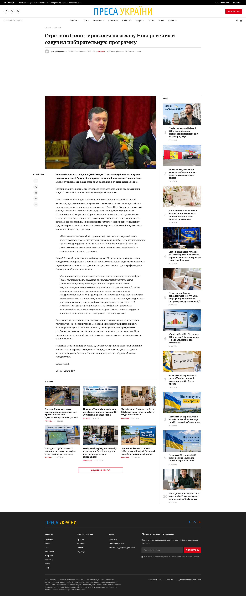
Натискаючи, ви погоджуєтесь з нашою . (172, 557)
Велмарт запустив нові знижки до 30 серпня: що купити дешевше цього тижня (51, 3)
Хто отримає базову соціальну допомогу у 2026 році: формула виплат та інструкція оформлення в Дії (184, 297)
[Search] (237, 21)
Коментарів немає (117, 51)
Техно (151, 20)
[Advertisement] (123, 73)
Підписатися (234, 11)
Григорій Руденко (58, 51)
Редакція (236, 3)
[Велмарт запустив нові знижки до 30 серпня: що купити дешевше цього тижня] (182, 155)
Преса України (78, 582)
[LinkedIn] (35, 192)
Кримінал (126, 20)
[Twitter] (35, 186)
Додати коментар (100, 470)
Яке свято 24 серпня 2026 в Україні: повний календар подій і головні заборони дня (185, 419)
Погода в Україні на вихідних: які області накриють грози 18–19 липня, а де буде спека (100, 412)
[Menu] (241, 21)
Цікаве (171, 20)
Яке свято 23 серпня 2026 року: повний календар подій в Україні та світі (182, 458)
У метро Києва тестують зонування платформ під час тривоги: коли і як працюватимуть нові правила (61, 413)
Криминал (87, 460)
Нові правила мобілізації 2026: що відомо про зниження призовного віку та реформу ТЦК (183, 132)
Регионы (101, 51)
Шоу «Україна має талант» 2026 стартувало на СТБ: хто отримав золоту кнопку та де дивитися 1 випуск (185, 256)
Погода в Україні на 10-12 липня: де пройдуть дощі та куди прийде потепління (60, 451)
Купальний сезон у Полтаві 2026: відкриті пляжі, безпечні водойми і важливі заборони (138, 451)
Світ (85, 20)
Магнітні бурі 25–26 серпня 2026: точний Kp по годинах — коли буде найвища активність (184, 338)
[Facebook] (35, 180)
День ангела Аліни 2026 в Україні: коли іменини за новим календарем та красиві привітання (183, 214)
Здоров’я (140, 20)
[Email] (35, 204)
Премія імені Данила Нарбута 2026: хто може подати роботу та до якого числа (137, 412)
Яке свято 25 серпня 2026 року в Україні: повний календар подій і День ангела (182, 379)
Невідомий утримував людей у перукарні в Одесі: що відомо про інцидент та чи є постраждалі (100, 452)
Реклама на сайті (223, 3)
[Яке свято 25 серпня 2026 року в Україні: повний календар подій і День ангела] (182, 361)
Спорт (161, 20)
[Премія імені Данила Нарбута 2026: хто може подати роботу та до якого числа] (138, 396)
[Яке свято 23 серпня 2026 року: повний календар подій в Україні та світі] (182, 441)
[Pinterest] (35, 198)
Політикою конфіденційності (188, 557)
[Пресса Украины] (123, 11)
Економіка (113, 20)
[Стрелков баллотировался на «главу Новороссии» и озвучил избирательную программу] (100, 132)
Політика (97, 20)
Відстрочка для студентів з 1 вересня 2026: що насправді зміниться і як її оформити (185, 496)
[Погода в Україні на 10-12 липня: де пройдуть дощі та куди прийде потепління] (62, 435)
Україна (73, 20)
